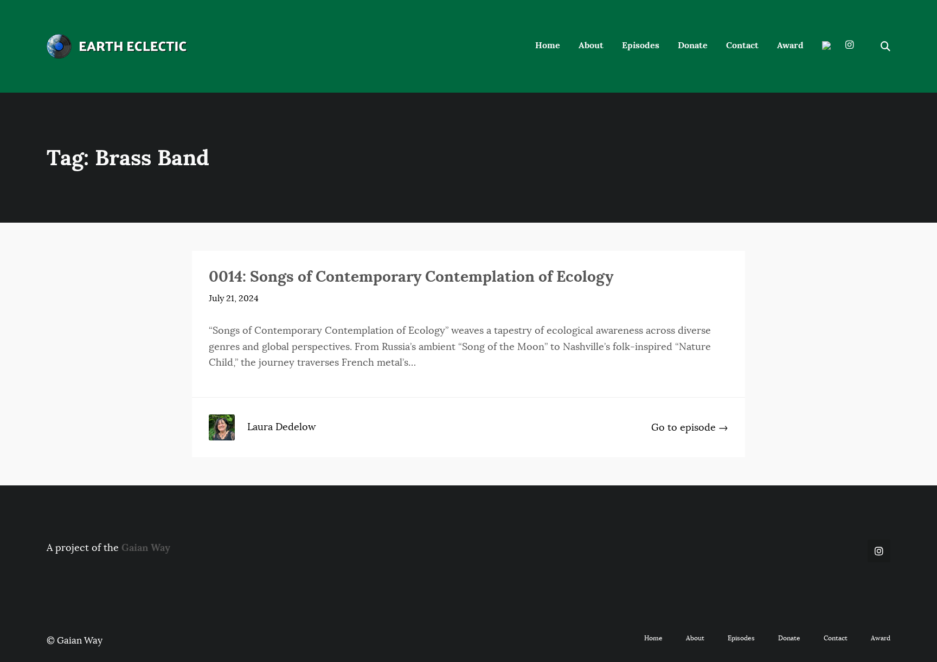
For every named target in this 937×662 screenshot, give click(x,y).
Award (790, 45)
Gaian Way (145, 547)
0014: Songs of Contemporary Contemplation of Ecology (411, 276)
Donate (693, 45)
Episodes (640, 45)
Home (547, 45)
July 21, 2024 (234, 298)
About (591, 45)
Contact (742, 45)
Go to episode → (689, 427)
